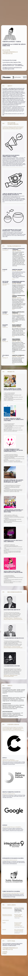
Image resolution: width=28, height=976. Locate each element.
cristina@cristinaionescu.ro (10, 52)
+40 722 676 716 (7, 53)
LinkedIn (4, 952)
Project (4, 953)
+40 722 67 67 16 (7, 949)
